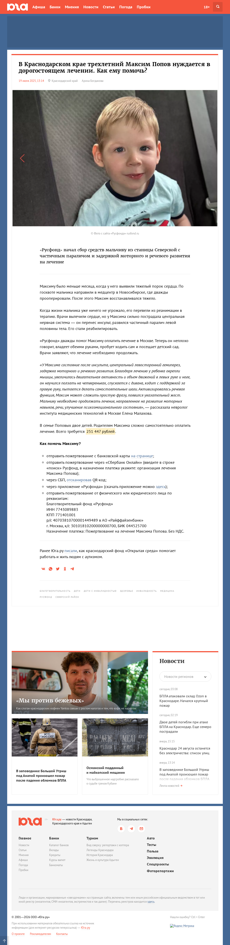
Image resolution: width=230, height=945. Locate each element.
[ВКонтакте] (121, 829)
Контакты (62, 934)
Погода (125, 6)
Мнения (72, 6)
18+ (207, 7)
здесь (161, 486)
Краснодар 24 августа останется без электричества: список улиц (184, 750)
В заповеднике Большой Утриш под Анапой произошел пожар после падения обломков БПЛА (41, 775)
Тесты (151, 845)
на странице (142, 455)
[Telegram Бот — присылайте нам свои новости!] (141, 829)
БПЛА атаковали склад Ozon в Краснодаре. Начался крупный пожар (183, 701)
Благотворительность (55, 591)
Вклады (54, 850)
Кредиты (54, 855)
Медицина (167, 591)
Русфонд (46, 597)
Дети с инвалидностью (100, 591)
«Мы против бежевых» (50, 700)
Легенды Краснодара (99, 850)
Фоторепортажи (160, 871)
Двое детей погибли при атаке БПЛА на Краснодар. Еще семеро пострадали (185, 727)
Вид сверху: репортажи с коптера (107, 845)
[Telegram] (131, 829)
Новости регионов (178, 676)
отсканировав (79, 479)
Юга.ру (57, 819)
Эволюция (155, 858)
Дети (77, 591)
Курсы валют (57, 860)
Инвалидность (146, 591)
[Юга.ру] (17, 7)
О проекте (18, 934)
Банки (55, 6)
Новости (90, 6)
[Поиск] (218, 7)
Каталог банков (59, 845)
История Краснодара (99, 855)
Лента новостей (169, 786)
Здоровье (126, 591)
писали (70, 550)
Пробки (143, 6)
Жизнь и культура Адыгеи (102, 860)
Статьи (109, 6)
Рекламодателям (40, 934)
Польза (152, 851)
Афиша (38, 6)
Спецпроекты (158, 864)
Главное (25, 838)
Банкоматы (56, 865)
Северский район (67, 597)
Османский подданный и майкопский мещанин (105, 770)
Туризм (92, 838)
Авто (151, 838)
